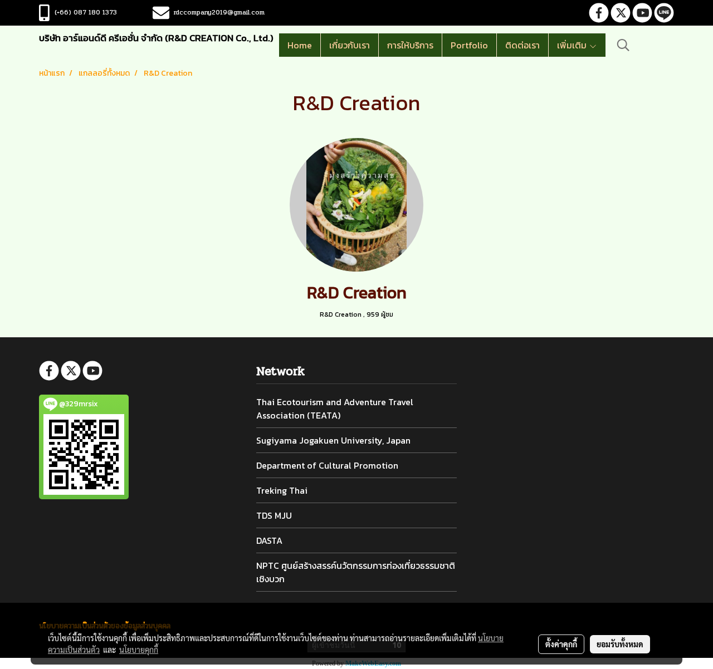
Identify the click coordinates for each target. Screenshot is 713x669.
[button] (623, 45)
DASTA (269, 540)
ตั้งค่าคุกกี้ (561, 644)
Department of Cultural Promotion (327, 465)
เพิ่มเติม (573, 45)
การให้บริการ (410, 45)
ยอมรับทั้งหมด (620, 644)
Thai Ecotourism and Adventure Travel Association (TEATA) (334, 408)
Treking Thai (281, 490)
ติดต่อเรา (522, 45)
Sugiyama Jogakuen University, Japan (333, 440)
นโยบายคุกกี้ (138, 650)
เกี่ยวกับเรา (349, 45)
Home (299, 45)
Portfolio (469, 45)
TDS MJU (274, 515)
